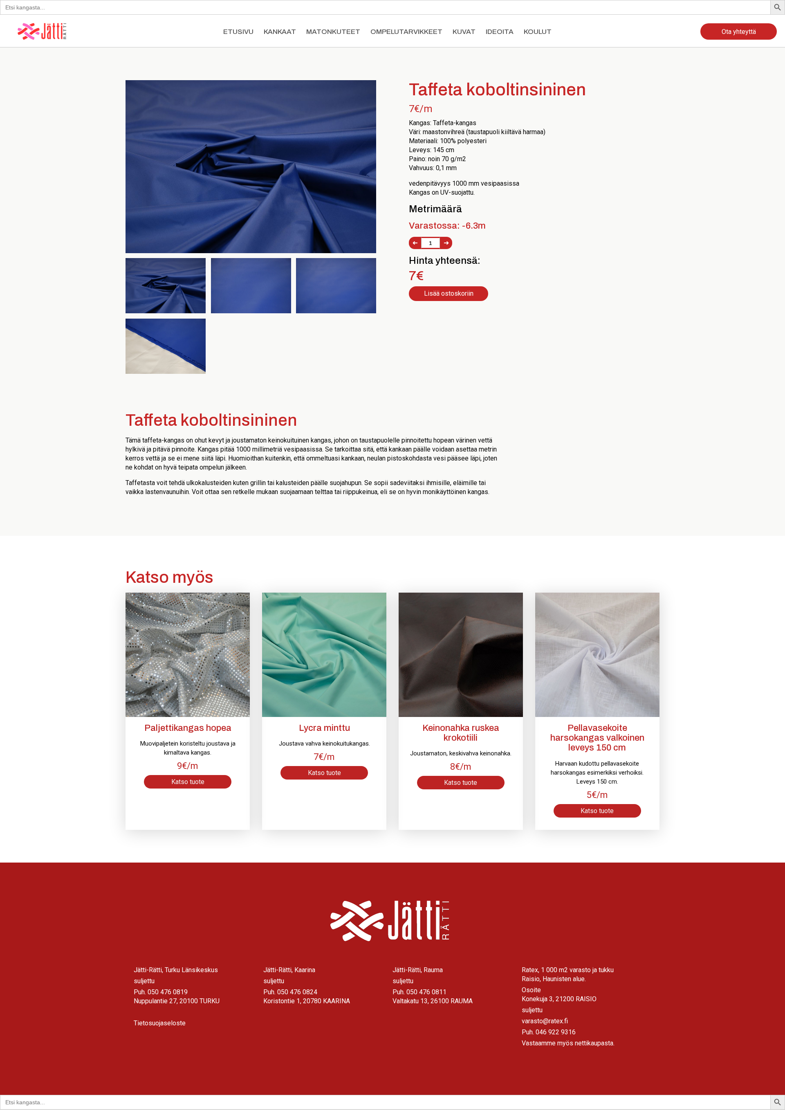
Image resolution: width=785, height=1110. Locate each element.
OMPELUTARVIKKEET (406, 32)
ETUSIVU (238, 32)
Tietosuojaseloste (160, 1023)
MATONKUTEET (333, 32)
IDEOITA (500, 32)
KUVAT (464, 32)
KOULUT (538, 32)
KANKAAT (280, 32)
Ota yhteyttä (739, 32)
